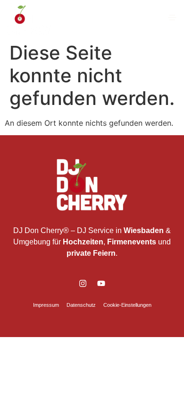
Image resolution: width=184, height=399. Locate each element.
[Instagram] (83, 284)
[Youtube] (101, 284)
